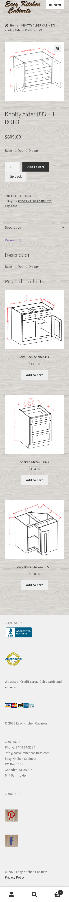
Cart (53, 891)
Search (34, 894)
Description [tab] (13, 227)
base (14, 206)
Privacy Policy (15, 877)
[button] (57, 48)
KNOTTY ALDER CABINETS (38, 25)
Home (14, 25)
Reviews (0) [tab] (13, 240)
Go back (16, 176)
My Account (11, 894)
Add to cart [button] (34, 375)
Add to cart (35, 166)
